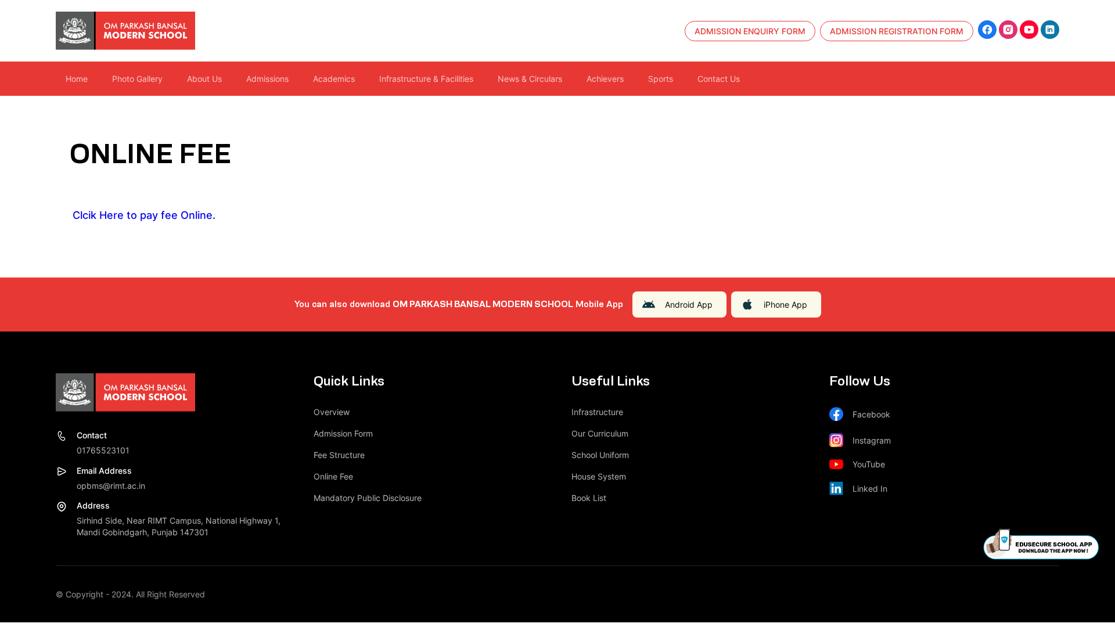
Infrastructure (597, 412)
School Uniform (600, 455)
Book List (588, 498)
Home (77, 79)
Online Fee (333, 476)
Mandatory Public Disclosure (368, 498)
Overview (332, 412)
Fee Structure (339, 455)
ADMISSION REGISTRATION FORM (896, 31)
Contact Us (718, 79)
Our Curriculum (599, 433)
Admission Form (343, 433)
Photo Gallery (137, 79)
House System (598, 476)
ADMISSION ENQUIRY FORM (750, 31)
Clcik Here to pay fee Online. (142, 215)
